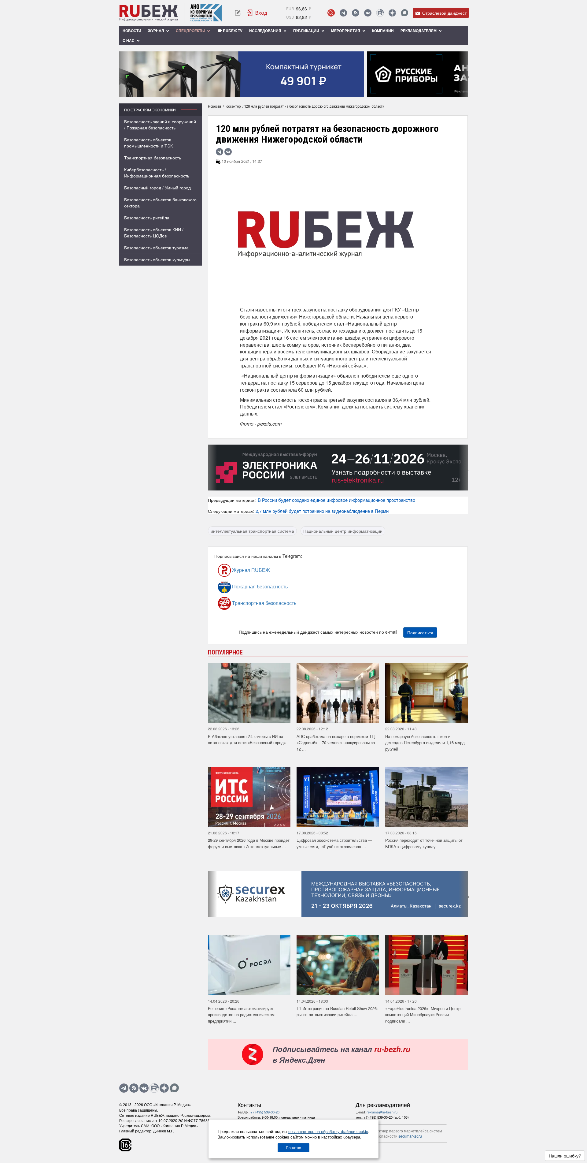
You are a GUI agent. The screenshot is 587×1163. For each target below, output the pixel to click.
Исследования (265, 30)
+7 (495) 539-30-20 (264, 1111)
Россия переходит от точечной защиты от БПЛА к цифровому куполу (424, 843)
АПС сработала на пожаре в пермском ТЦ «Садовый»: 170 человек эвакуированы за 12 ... (336, 742)
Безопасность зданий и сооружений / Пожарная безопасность (160, 124)
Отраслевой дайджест (444, 13)
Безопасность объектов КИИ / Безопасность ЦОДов (153, 232)
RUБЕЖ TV (232, 30)
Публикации (306, 30)
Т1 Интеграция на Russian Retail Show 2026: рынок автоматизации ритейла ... (337, 1011)
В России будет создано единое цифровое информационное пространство (336, 500)
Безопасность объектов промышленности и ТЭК (148, 142)
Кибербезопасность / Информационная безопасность (156, 172)
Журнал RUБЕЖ (250, 569)
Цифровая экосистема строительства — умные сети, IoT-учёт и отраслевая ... (334, 843)
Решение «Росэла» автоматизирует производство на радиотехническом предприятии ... (241, 1014)
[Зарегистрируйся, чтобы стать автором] (237, 13)
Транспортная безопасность (152, 158)
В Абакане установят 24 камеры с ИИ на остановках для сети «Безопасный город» (247, 739)
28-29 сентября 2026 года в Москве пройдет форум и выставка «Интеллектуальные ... (249, 843)
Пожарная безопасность (259, 586)
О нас (129, 40)
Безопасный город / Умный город (157, 188)
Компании (383, 30)
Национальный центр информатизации (342, 531)
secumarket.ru (410, 1136)
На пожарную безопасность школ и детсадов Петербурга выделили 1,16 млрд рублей (425, 742)
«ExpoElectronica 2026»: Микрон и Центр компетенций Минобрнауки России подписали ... (422, 1014)
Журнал (156, 30)
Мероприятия (346, 30)
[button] (284, 93)
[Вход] (257, 13)
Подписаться (420, 632)
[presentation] (123, 74)
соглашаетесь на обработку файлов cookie (328, 1131)
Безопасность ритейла (146, 217)
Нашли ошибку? (565, 1156)
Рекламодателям (419, 30)
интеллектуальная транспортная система (252, 531)
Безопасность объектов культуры (157, 259)
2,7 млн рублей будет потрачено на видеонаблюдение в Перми (322, 511)
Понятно (293, 1147)
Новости (132, 30)
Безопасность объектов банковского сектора (160, 202)
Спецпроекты (191, 30)
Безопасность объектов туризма (156, 247)
